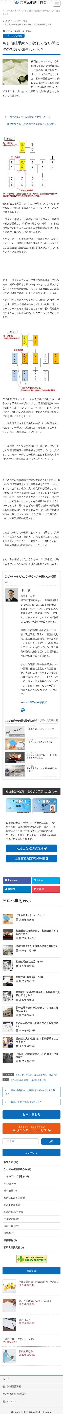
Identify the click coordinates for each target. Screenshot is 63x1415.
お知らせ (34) (11, 1162)
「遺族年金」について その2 (40, 729)
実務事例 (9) (10, 1240)
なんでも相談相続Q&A (14, 1394)
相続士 (27, 1080)
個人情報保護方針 (12, 1386)
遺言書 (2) (9, 1233)
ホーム (6, 1379)
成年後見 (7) (10, 1190)
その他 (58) (10, 1183)
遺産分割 (20, 762)
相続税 (34, 1080)
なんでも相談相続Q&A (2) (17, 1169)
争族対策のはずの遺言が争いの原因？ (39, 1281)
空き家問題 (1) (11, 1219)
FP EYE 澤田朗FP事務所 (34, 702)
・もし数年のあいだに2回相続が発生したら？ (27, 116)
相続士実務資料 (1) (14, 1247)
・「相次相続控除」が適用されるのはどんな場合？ (30, 124)
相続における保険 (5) (15, 1197)
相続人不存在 (26, 1351)
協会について (10, 1401)
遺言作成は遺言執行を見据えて (35, 1300)
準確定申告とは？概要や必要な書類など (42, 769)
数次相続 (15, 1080)
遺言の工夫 (25, 1319)
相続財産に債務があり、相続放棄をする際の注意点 (42, 756)
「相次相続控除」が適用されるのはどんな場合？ (30, 1092)
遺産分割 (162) (11, 1226)
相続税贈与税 (40, 1075)
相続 (21, 1080)
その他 (21, 749)
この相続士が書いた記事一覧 (42, 720)
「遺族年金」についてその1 (39, 742)
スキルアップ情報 (14, 36)
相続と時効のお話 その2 (29, 961)
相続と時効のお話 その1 (29, 977)
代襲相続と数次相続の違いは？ (24, 1102)
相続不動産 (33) (12, 1205)
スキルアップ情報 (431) (16, 1176)
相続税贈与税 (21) (13, 1212)
